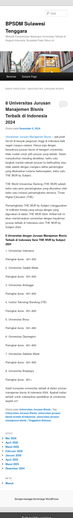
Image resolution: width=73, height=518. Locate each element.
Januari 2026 (13, 455)
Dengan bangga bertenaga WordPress (37, 499)
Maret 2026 (12, 447)
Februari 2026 (14, 451)
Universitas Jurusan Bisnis (35, 409)
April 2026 (11, 442)
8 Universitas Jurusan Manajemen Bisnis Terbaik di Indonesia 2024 (27, 112)
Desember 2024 (15, 468)
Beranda (11, 76)
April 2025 (11, 459)
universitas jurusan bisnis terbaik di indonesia (32, 415)
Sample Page (29, 76)
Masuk (9, 483)
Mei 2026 (10, 438)
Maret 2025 (12, 464)
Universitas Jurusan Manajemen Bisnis (28, 137)
